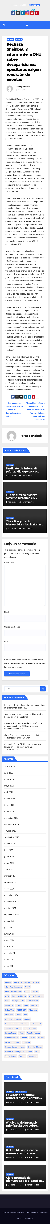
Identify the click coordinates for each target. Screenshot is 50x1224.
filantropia (33, 1010)
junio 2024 (9, 934)
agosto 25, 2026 (15, 1102)
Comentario (10, 562)
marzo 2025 (9, 876)
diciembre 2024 (11, 895)
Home (19, 1218)
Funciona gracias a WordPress (14, 1213)
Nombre (8, 612)
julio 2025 (8, 850)
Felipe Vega (9, 1010)
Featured (34, 1005)
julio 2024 (8, 927)
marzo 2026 (9, 799)
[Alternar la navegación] (27, 25)
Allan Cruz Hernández (13, 987)
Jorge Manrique (30, 1028)
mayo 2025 (9, 863)
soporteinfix (24, 87)
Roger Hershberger (34, 1047)
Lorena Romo (10, 1033)
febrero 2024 (10, 960)
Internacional (21, 1091)
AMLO (27, 987)
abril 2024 (8, 947)
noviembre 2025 (11, 824)
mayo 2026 (9, 786)
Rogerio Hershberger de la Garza (18, 1051)
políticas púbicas (11, 1038)
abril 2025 (8, 869)
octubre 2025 (10, 831)
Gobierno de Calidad (13, 1019)
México (21, 1033)
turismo (22, 1056)
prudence (26, 1042)
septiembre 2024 (11, 915)
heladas (27, 1019)
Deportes (10, 1091)
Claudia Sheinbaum (36, 996)
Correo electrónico (12, 627)
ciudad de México (19, 996)
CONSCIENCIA (32, 1001)
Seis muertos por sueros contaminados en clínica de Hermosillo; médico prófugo (14, 409)
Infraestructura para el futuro (16, 1024)
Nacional (10, 39)
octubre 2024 (10, 908)
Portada (19, 39)
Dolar (26, 1005)
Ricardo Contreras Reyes (15, 1047)
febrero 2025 (10, 882)
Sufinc (37, 1051)
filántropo (9, 1015)
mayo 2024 (9, 940)
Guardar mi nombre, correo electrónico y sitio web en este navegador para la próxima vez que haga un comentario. (25, 663)
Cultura (18, 1005)
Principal (41, 1038)
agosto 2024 (9, 921)
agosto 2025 (9, 844)
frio (25, 1015)
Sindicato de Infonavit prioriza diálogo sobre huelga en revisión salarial (24, 471)
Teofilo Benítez (11, 1056)
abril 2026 (8, 792)
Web (6, 641)
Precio (32, 1038)
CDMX (26, 991)
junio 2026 (9, 779)
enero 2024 (9, 966)
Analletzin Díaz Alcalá (13, 991)
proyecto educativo (12, 1042)
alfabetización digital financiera (26, 982)
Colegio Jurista (18, 1001)
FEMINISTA (21, 1010)
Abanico (8, 982)
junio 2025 (9, 857)
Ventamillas (32, 1056)
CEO (7, 996)
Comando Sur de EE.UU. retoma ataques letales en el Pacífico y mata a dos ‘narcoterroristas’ (22, 747)
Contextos (9, 1005)
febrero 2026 (10, 805)
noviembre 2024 (11, 902)
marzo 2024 (9, 953)
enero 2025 (9, 889)
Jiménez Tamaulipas (13, 1028)
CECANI (35, 991)
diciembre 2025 (11, 818)
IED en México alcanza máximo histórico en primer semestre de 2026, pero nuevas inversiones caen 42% (23, 726)
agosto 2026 (9, 766)
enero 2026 (9, 812)
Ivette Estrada (36, 1024)
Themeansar (43, 1213)
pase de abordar (33, 1033)
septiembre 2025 (11, 837)
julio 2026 (8, 773)
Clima (7, 1001)
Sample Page (28, 1218)
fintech (18, 1015)
